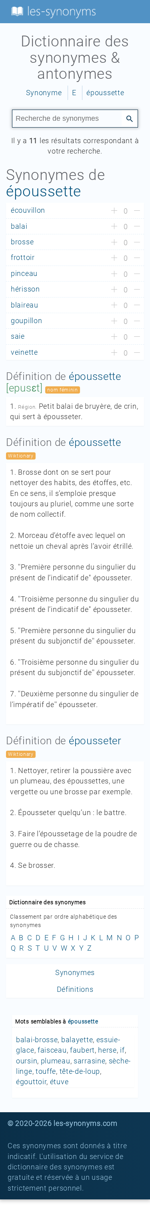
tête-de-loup (80, 1071)
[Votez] (114, 211)
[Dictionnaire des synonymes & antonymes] (52, 11)
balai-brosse (37, 1040)
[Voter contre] (137, 211)
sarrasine (89, 1061)
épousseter (95, 741)
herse (107, 1050)
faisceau (52, 1050)
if (122, 1050)
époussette (105, 93)
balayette (77, 1040)
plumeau (55, 1061)
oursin (26, 1061)
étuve (59, 1082)
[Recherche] (130, 118)
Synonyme (44, 93)
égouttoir (31, 1082)
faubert (82, 1050)
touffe (46, 1071)
